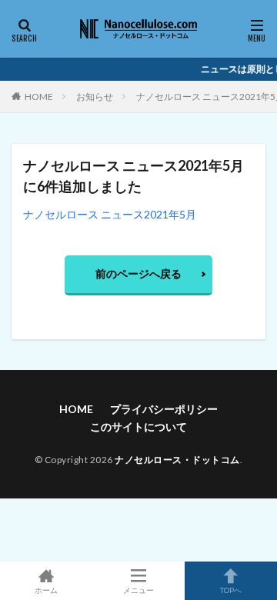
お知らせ (94, 96)
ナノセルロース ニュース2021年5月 (109, 214)
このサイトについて (138, 426)
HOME (39, 96)
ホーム (46, 589)
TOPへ (231, 589)
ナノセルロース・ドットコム (177, 459)
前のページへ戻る (138, 273)
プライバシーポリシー (164, 408)
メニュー (138, 589)
